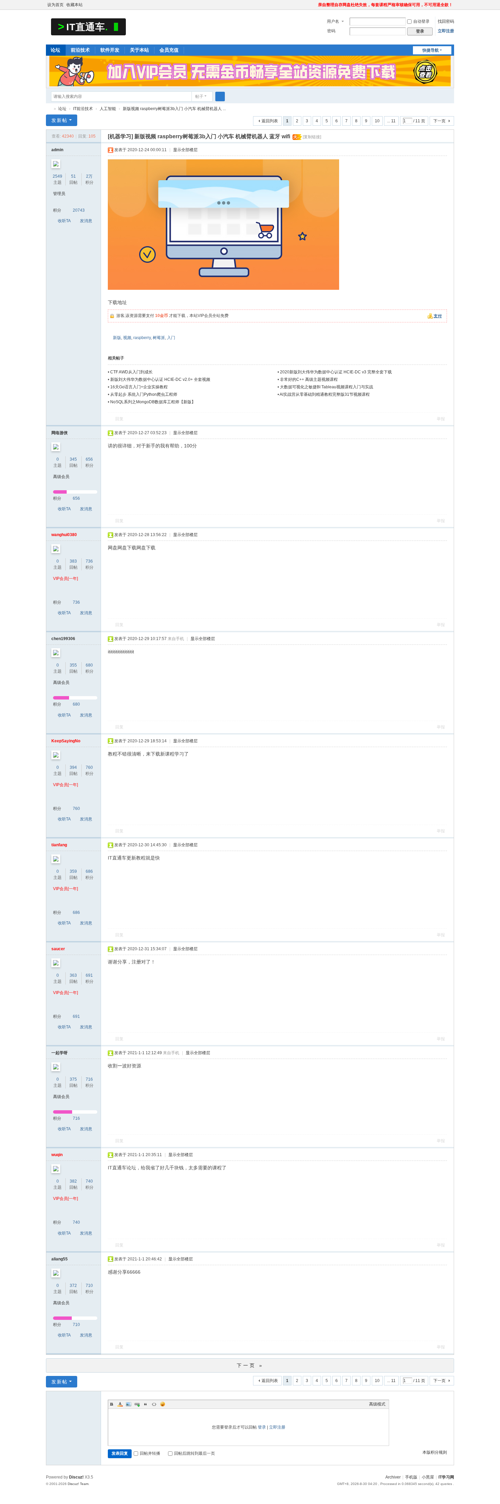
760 (89, 767)
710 (89, 1285)
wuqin (57, 1154)
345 (73, 459)
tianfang (59, 845)
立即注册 (446, 31)
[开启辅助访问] (315, 5)
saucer (58, 948)
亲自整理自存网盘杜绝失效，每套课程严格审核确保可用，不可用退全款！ (385, 4)
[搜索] (220, 96)
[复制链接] (312, 137)
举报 (441, 419)
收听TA (64, 220)
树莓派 (159, 337)
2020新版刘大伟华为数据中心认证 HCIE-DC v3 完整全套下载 (336, 372)
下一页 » (250, 1365)
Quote (145, 1404)
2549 (57, 176)
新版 (117, 337)
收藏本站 (74, 4)
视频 (127, 337)
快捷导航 (430, 50)
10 (377, 121)
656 (89, 459)
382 (73, 1181)
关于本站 (139, 50)
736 (89, 561)
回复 (119, 419)
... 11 (391, 121)
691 (89, 975)
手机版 (411, 1477)
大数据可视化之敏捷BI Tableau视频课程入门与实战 (326, 387)
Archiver (393, 1477)
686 (89, 871)
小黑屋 (428, 1477)
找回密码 (446, 21)
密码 (331, 31)
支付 (438, 316)
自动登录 (421, 21)
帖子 (199, 96)
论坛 (55, 50)
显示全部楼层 (185, 149)
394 (73, 767)
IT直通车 (48, 109)
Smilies (162, 1404)
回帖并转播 (150, 1453)
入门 (171, 337)
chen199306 (63, 638)
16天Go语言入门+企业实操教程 (139, 387)
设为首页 (55, 4)
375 (73, 1079)
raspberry (142, 337)
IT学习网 (446, 1477)
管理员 (59, 193)
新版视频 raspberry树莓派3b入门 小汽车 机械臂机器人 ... (174, 108)
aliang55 (59, 1259)
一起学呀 (59, 1052)
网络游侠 (59, 432)
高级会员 (61, 476)
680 (89, 665)
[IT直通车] (88, 26)
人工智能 (108, 108)
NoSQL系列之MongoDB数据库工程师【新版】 (153, 402)
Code (154, 1404)
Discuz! (76, 1477)
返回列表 (270, 121)
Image (128, 1404)
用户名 (333, 21)
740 (89, 1181)
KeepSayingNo (65, 741)
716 (89, 1079)
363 (73, 975)
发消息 (86, 220)
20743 (79, 210)
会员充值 (169, 50)
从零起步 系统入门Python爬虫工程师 (143, 394)
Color (120, 1404)
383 (73, 561)
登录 (262, 1427)
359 (73, 871)
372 (73, 1285)
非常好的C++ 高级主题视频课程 (309, 379)
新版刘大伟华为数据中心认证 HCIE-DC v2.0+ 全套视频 (160, 379)
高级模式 (377, 1404)
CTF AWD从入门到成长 (131, 372)
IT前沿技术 (83, 108)
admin (57, 149)
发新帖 (59, 120)
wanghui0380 (64, 534)
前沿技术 (80, 50)
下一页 (439, 121)
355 (73, 665)
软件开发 (109, 50)
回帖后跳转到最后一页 (194, 1453)
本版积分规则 (434, 1452)
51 (73, 176)
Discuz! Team (78, 1484)
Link (137, 1404)
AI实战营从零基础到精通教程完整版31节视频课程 (325, 394)
